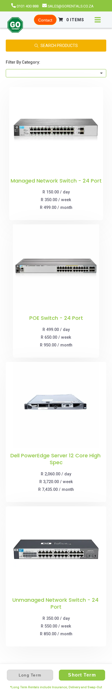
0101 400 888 (27, 6)
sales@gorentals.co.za (71, 6)
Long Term (30, 675)
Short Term (82, 675)
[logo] (15, 25)
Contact (45, 20)
